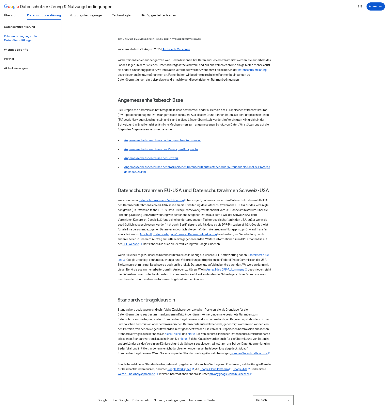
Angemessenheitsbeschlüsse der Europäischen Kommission (162, 140)
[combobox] (273, 400)
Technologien (122, 15)
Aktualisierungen (16, 68)
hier (167, 334)
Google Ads (240, 369)
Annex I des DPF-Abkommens (225, 269)
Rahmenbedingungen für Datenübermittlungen (21, 38)
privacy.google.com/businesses (229, 374)
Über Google (120, 400)
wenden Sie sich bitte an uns (249, 353)
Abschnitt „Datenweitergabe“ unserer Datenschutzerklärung (178, 234)
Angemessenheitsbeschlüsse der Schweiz (151, 158)
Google (102, 400)
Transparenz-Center (202, 400)
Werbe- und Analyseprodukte (136, 374)
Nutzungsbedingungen (86, 15)
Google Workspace (179, 369)
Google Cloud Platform (214, 369)
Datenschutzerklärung (44, 15)
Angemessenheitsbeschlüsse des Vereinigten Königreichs (161, 149)
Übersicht (11, 15)
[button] (360, 7)
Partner (9, 59)
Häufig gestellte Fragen (158, 15)
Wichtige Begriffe (16, 49)
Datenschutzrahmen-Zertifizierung (161, 200)
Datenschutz (141, 400)
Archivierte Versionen (176, 49)
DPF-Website (131, 244)
